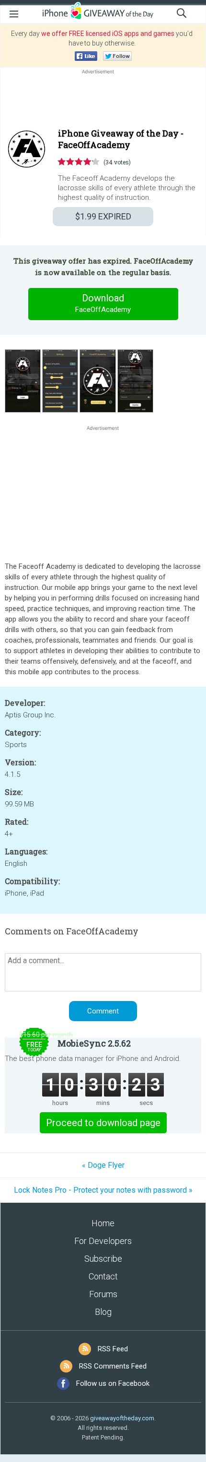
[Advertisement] (103, 99)
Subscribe (103, 1259)
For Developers (103, 1241)
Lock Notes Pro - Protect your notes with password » (103, 1190)
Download (103, 303)
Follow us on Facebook (112, 1383)
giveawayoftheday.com (122, 1418)
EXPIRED (103, 216)
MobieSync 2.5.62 (94, 1043)
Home (103, 1223)
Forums (103, 1294)
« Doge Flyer (103, 1165)
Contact (103, 1276)
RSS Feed (113, 1349)
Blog (103, 1312)
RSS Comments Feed (113, 1366)
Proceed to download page (103, 1122)
